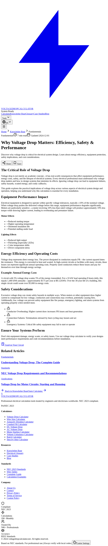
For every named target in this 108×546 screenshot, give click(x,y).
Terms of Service (14, 495)
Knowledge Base (18, 114)
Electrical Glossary (15, 453)
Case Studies (39, 114)
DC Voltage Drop (14, 427)
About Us (11, 488)
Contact (10, 490)
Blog (47, 114)
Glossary (29, 114)
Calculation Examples (16, 477)
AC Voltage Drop (14, 429)
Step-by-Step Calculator (17, 439)
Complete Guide (14, 474)
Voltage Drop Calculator (17, 417)
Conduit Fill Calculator (17, 424)
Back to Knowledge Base (16, 391)
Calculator (5, 114)
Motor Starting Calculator (18, 432)
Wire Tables (12, 472)
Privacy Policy (13, 493)
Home (4, 131)
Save (19, 164)
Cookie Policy (13, 498)
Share (8, 164)
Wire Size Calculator (16, 419)
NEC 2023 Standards (16, 469)
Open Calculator (35, 391)
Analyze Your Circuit (14, 345)
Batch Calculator (14, 437)
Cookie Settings (82, 543)
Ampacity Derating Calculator (20, 422)
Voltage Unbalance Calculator (20, 434)
